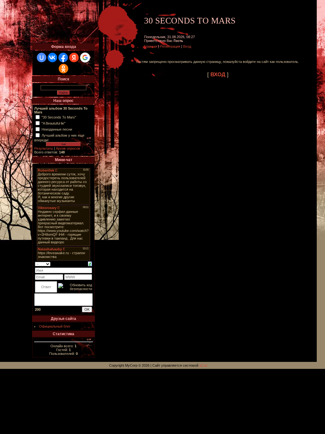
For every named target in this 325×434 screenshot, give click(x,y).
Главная (150, 46)
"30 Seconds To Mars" (59, 117)
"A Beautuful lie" (53, 123)
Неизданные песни (57, 129)
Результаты (43, 148)
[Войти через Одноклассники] (63, 68)
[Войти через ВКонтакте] (52, 57)
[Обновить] (90, 263)
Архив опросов (68, 148)
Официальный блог (54, 326)
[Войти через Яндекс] (74, 57)
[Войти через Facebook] (63, 57)
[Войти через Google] (85, 57)
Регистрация (170, 46)
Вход (187, 46)
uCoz (203, 365)
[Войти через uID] (41, 57)
